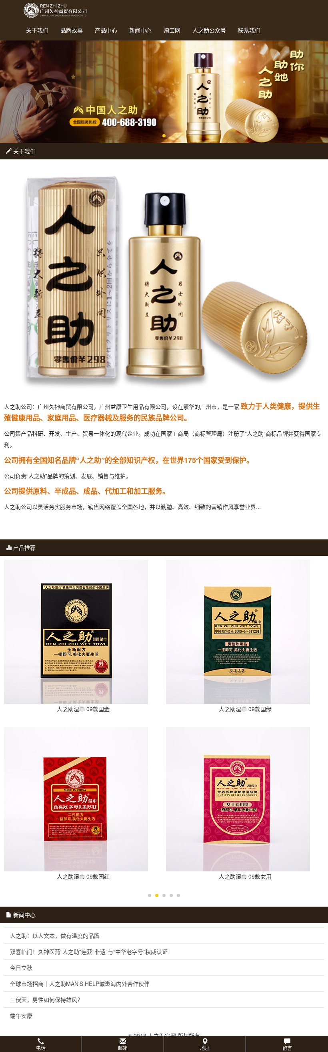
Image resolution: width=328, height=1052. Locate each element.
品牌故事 (71, 30)
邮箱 (123, 1047)
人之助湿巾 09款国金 (83, 709)
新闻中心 (140, 30)
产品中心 (106, 30)
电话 (41, 1047)
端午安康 (21, 1016)
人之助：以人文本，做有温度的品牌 (55, 935)
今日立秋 (21, 967)
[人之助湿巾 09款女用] (245, 799)
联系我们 (249, 30)
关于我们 (37, 30)
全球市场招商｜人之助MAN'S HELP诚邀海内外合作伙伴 (80, 984)
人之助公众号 (209, 30)
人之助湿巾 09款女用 (245, 876)
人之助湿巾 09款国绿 (245, 709)
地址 (205, 1047)
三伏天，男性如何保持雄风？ (46, 1000)
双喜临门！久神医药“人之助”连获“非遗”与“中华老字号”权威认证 (89, 951)
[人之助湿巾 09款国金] (83, 632)
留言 (287, 1047)
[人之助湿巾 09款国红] (83, 799)
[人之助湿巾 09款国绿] (245, 632)
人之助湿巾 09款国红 (83, 876)
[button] (164, 1044)
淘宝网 (172, 30)
